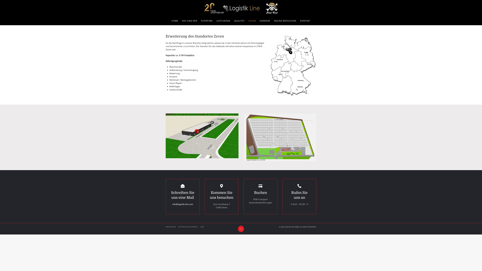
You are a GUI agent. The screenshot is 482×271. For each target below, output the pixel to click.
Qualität (239, 20)
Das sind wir (189, 20)
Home (175, 20)
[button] (202, 135)
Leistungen (223, 20)
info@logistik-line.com (182, 204)
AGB (202, 227)
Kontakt (305, 20)
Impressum (171, 227)
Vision (252, 20)
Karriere (265, 20)
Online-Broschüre (285, 20)
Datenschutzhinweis (188, 227)
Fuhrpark (207, 20)
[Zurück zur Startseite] (241, 8)
